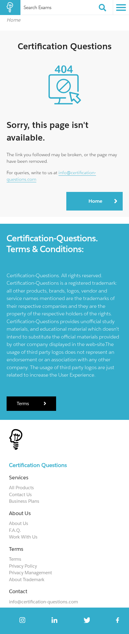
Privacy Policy (23, 566)
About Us (18, 523)
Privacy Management (30, 572)
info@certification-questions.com (43, 602)
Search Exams (37, 7)
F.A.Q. (15, 530)
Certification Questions (38, 465)
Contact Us (20, 494)
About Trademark (26, 579)
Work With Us (23, 537)
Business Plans (24, 501)
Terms (23, 403)
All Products (21, 487)
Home (13, 20)
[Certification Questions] (10, 7)
